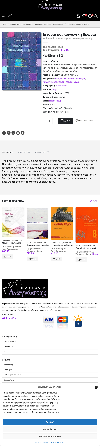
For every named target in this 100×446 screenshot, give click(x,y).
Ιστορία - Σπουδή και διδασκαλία (87, 243)
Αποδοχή (50, 422)
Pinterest (18, 133)
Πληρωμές (8, 370)
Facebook (4, 133)
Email (22, 133)
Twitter (9, 133)
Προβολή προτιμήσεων (50, 436)
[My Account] (78, 16)
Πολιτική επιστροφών (12, 375)
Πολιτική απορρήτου (56, 442)
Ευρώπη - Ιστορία (32, 243)
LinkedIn (13, 133)
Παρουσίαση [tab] (7, 152)
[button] (96, 387)
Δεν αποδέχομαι (50, 429)
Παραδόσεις (55, 101)
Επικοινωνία (8, 347)
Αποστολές (8, 365)
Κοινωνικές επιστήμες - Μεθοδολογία (61, 82)
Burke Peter (61, 85)
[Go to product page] (13, 223)
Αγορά (67, 121)
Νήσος (56, 89)
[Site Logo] (50, 5)
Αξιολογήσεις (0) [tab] (42, 152)
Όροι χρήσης (9, 380)
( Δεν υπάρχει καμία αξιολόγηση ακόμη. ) (74, 39)
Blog (5, 352)
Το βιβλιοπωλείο (10, 342)
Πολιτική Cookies (41, 442)
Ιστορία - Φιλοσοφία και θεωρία (70, 78)
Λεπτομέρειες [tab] (24, 152)
